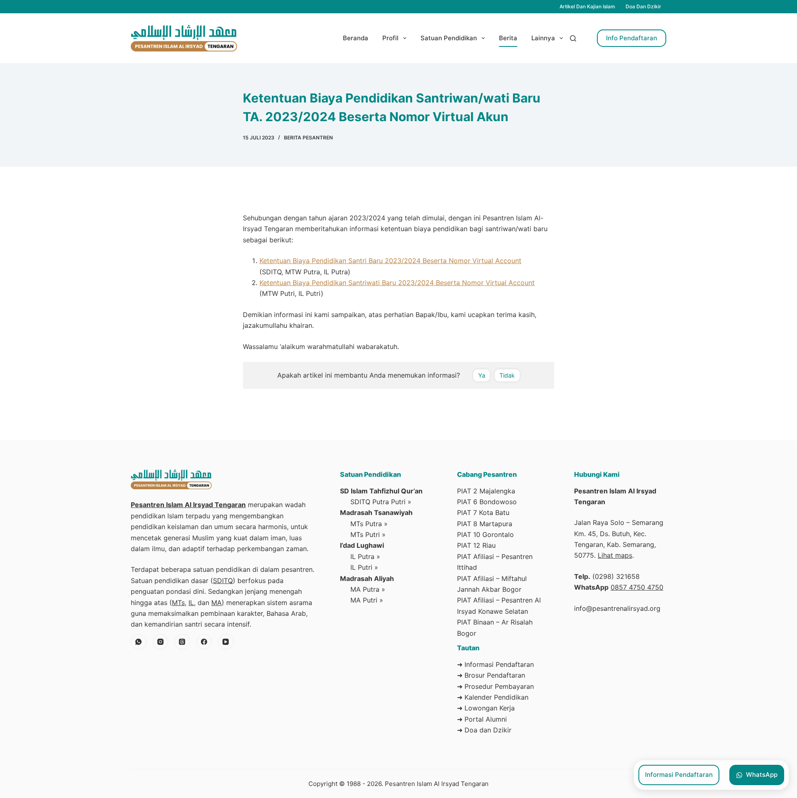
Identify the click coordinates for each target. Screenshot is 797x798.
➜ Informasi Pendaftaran (495, 664)
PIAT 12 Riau (476, 545)
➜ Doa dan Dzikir (484, 730)
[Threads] (182, 642)
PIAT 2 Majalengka (486, 491)
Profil (390, 38)
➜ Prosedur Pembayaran (495, 686)
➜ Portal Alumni (482, 719)
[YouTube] (226, 642)
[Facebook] (204, 642)
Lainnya (543, 38)
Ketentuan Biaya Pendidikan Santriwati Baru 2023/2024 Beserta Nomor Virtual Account (397, 282)
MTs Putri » (368, 534)
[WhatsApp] (139, 642)
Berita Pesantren (308, 137)
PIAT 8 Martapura (484, 524)
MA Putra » (367, 589)
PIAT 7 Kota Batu (483, 512)
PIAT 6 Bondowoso (487, 502)
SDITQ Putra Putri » (380, 502)
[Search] (573, 38)
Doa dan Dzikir (643, 6)
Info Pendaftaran (631, 38)
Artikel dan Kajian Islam (587, 6)
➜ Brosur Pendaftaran (491, 675)
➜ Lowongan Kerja (486, 708)
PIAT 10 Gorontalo (485, 534)
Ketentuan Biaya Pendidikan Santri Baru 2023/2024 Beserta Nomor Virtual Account (390, 260)
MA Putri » (366, 600)
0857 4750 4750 (637, 587)
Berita (508, 38)
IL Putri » (364, 567)
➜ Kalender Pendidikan (492, 697)
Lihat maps (615, 555)
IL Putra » (365, 556)
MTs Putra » (369, 524)
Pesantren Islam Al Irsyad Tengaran (188, 504)
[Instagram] (161, 642)
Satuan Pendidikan (449, 38)
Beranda (355, 38)
